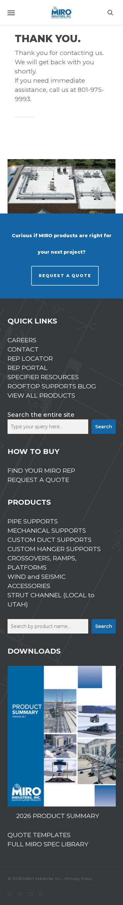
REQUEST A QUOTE (65, 275)
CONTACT (23, 349)
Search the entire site (41, 414)
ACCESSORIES (29, 586)
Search (103, 427)
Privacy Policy (79, 878)
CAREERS (22, 340)
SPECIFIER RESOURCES (43, 377)
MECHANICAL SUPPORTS (47, 530)
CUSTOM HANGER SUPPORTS (54, 549)
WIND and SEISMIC (37, 576)
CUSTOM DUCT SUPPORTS (50, 540)
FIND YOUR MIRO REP (41, 470)
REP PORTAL (28, 368)
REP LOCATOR (30, 358)
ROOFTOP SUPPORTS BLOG (52, 386)
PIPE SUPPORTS (33, 521)
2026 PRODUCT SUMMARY (57, 816)
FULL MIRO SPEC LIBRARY (48, 844)
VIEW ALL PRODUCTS (41, 395)
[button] (11, 12)
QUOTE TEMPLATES (39, 835)
